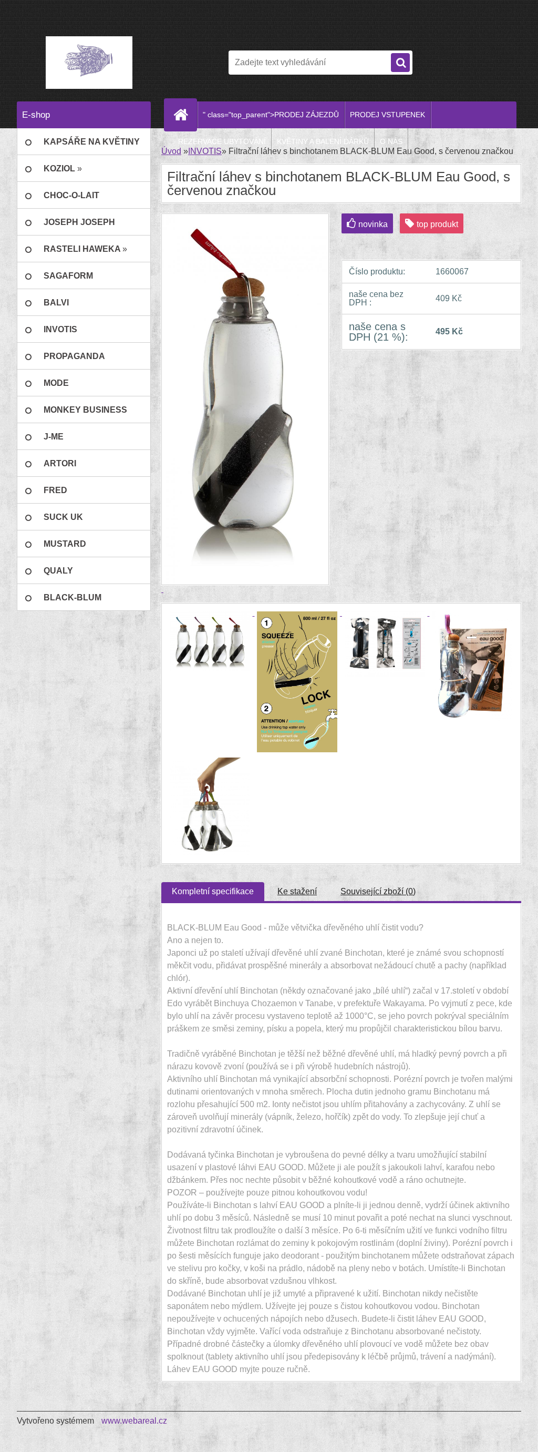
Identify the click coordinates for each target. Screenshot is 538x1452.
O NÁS (391, 141)
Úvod (171, 151)
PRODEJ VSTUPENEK (387, 114)
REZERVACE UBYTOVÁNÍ (222, 141)
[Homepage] (185, 114)
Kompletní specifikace (213, 891)
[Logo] (89, 62)
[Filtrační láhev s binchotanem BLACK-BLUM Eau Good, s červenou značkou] (210, 612)
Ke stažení (297, 891)
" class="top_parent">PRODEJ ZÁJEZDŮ (271, 114)
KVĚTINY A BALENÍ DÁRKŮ (323, 141)
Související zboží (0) (378, 891)
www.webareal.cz (134, 1420)
